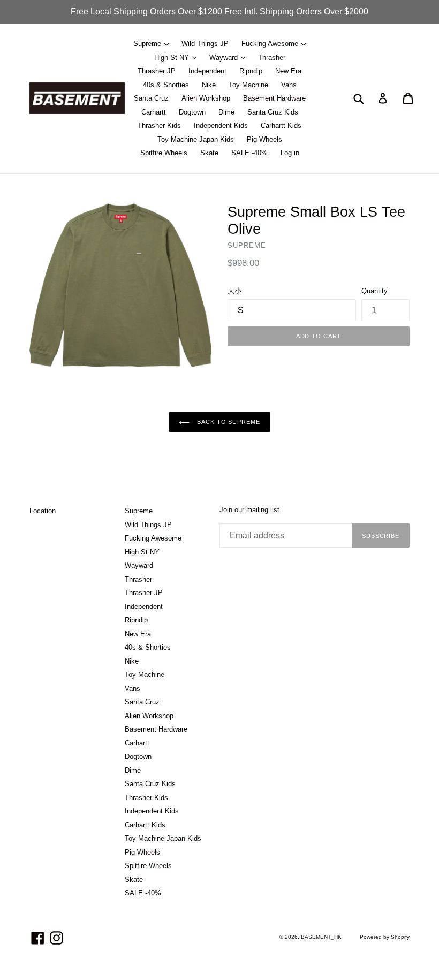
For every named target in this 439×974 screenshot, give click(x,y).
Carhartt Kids (281, 125)
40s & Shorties (166, 85)
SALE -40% (249, 153)
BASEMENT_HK (321, 937)
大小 (234, 291)
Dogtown (192, 112)
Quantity (374, 291)
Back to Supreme (227, 421)
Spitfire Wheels (163, 153)
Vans (289, 85)
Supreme (148, 44)
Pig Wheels (264, 139)
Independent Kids (221, 125)
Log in (290, 153)
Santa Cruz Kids (272, 112)
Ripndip (250, 71)
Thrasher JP (157, 71)
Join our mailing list (249, 510)
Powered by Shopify (385, 937)
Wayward (224, 58)
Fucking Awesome (270, 44)
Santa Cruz (151, 98)
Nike (209, 85)
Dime (226, 112)
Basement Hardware (274, 98)
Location (42, 511)
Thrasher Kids (159, 125)
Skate (209, 153)
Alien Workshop (205, 98)
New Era (288, 71)
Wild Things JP (205, 44)
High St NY (172, 58)
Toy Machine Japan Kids (195, 139)
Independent (207, 71)
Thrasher (271, 58)
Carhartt (153, 112)
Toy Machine (248, 85)
